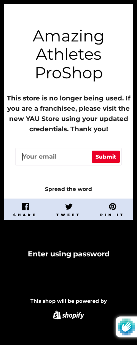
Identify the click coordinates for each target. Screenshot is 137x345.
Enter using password (69, 253)
